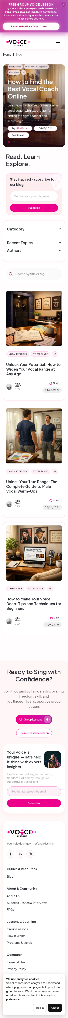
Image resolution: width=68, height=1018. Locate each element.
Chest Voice (15, 588)
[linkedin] (20, 854)
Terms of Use (16, 962)
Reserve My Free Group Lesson (31, 26)
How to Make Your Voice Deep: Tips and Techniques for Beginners (33, 603)
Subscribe (34, 207)
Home (7, 54)
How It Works (16, 936)
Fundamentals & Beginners (32, 72)
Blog (18, 54)
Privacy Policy (16, 969)
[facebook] (10, 854)
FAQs (11, 909)
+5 (55, 354)
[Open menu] (58, 42)
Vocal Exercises (18, 354)
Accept (55, 1007)
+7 (55, 471)
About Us (13, 896)
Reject (40, 1007)
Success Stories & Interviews (27, 903)
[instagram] (30, 854)
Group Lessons (17, 929)
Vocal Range (40, 354)
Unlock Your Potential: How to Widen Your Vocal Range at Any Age (33, 369)
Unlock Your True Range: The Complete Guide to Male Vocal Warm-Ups (31, 486)
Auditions (52, 72)
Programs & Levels (19, 943)
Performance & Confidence (32, 78)
